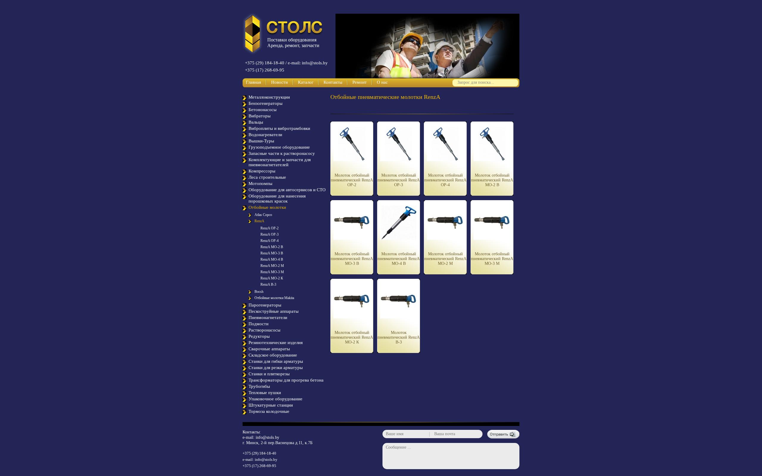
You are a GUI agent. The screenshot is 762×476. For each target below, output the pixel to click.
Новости (279, 82)
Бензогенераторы (265, 103)
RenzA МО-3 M (272, 272)
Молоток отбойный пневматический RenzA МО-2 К (352, 337)
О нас (382, 82)
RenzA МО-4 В (271, 259)
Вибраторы (260, 115)
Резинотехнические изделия (276, 342)
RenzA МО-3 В (271, 253)
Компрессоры (262, 171)
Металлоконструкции (269, 97)
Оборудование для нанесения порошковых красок (277, 198)
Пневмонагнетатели (268, 317)
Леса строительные (267, 177)
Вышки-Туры (261, 141)
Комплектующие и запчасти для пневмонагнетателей (280, 162)
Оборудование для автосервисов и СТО (287, 189)
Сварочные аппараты (269, 348)
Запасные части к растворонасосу (282, 153)
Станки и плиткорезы (269, 373)
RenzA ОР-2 (269, 228)
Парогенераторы (265, 305)
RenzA (259, 221)
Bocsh (258, 292)
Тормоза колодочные (269, 411)
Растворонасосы (264, 330)
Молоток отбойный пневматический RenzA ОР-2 (352, 180)
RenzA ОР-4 (269, 241)
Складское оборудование (273, 355)
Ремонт (359, 82)
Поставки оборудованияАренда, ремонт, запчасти (293, 42)
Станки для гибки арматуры (276, 361)
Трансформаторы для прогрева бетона (286, 380)
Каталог (305, 82)
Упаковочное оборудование (275, 398)
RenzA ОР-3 (269, 234)
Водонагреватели (265, 134)
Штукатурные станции (271, 405)
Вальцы (256, 122)
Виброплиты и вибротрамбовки (279, 128)
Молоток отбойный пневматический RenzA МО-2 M (445, 259)
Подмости (258, 323)
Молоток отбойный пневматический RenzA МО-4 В (398, 259)
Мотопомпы (260, 183)
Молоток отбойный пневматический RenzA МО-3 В (352, 259)
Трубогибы (259, 386)
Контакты (333, 82)
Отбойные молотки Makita (274, 298)
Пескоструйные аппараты (274, 311)
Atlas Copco (263, 215)
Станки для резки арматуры (276, 367)
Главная (253, 82)
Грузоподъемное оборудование (279, 147)
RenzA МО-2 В (271, 247)
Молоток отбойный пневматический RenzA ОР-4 (445, 180)
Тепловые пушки (265, 392)
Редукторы (259, 336)
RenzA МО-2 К (271, 278)
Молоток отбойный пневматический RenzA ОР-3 (398, 180)
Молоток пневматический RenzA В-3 (398, 337)
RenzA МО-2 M (272, 266)
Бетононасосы (263, 109)
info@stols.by (267, 437)
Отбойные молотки (267, 207)
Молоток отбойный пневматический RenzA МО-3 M (492, 259)
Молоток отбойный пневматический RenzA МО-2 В (492, 180)
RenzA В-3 (268, 284)
